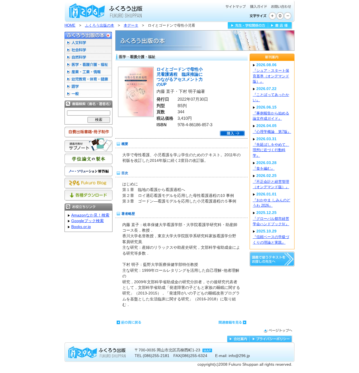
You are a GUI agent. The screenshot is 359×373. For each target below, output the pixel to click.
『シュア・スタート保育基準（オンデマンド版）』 (271, 76)
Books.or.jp (81, 227)
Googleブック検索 (87, 221)
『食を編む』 (264, 168)
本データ (131, 25)
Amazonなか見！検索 (90, 215)
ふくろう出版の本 (99, 25)
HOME (70, 25)
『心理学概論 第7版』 (272, 132)
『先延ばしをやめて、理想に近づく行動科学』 (271, 150)
